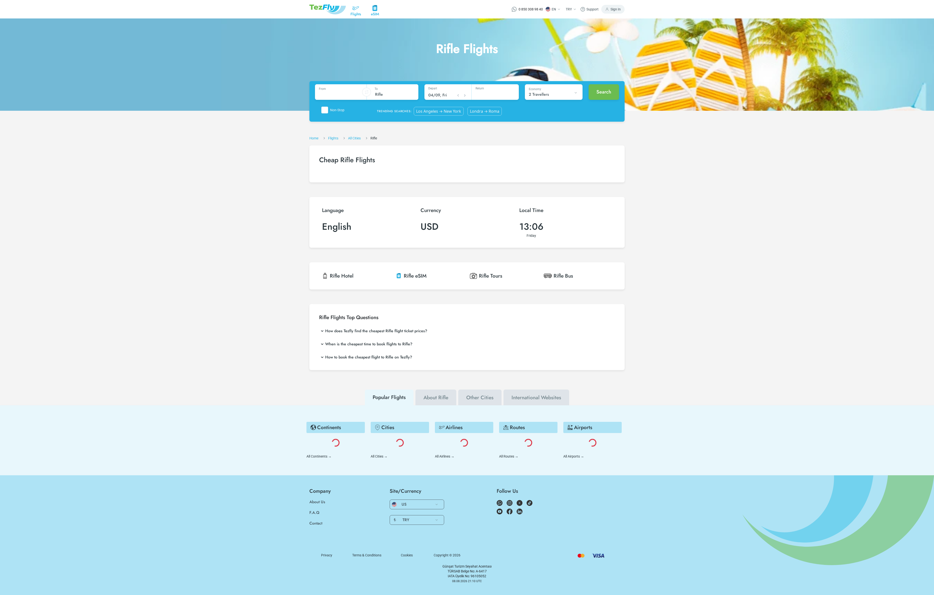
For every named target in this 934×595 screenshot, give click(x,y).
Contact (315, 523)
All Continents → (319, 456)
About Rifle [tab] (435, 397)
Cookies (407, 555)
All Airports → (573, 456)
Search (603, 91)
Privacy (326, 555)
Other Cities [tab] (480, 397)
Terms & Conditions (366, 555)
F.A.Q (314, 512)
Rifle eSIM (415, 276)
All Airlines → (444, 456)
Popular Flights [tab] (389, 397)
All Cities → (379, 456)
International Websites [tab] (536, 397)
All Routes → (508, 456)
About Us (317, 502)
